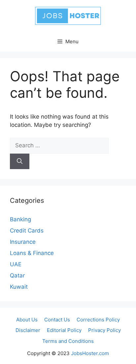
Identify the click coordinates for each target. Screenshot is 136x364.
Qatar (17, 275)
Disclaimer (28, 330)
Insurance (23, 241)
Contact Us (57, 319)
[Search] (19, 161)
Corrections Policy (98, 319)
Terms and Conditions (68, 341)
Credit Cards (27, 230)
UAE (15, 264)
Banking (20, 219)
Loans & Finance (32, 253)
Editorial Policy (64, 330)
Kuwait (19, 286)
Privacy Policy (104, 330)
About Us (27, 319)
